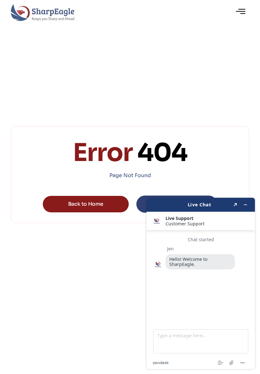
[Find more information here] (200, 283)
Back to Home (85, 204)
